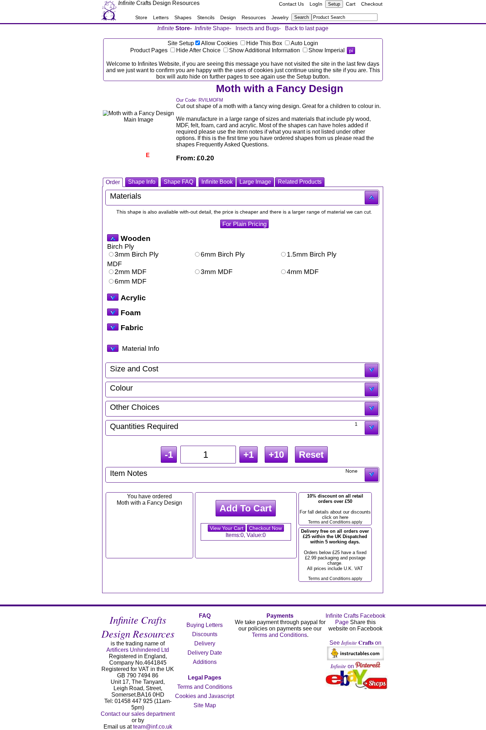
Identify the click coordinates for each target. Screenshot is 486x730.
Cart (350, 4)
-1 (169, 455)
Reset (311, 455)
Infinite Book (217, 182)
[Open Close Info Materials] (112, 348)
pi (351, 50)
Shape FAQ (178, 182)
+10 (276, 455)
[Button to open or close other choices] (371, 408)
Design (228, 17)
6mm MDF (131, 281)
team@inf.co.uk (152, 727)
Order (113, 182)
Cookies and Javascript (204, 696)
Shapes (182, 17)
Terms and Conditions (204, 687)
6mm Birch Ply (223, 254)
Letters (161, 17)
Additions (205, 662)
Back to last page (306, 28)
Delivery (204, 643)
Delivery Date (204, 653)
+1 (248, 455)
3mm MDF (217, 271)
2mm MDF (131, 271)
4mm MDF (303, 271)
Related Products (300, 182)
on (343, 666)
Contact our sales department (138, 714)
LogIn (316, 4)
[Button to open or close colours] (371, 389)
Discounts (204, 634)
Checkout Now (265, 528)
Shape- (213, 28)
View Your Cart (226, 528)
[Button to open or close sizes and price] (371, 370)
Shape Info (141, 182)
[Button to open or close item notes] (371, 475)
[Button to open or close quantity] (371, 428)
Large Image (255, 182)
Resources (254, 17)
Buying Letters (204, 625)
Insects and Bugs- (258, 28)
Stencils (206, 17)
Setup (334, 4)
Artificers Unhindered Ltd (137, 650)
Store (141, 17)
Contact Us (291, 4)
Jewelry (280, 17)
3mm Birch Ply (137, 254)
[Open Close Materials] (112, 237)
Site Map (205, 705)
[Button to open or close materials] (371, 197)
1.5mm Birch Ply (312, 254)
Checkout (371, 4)
